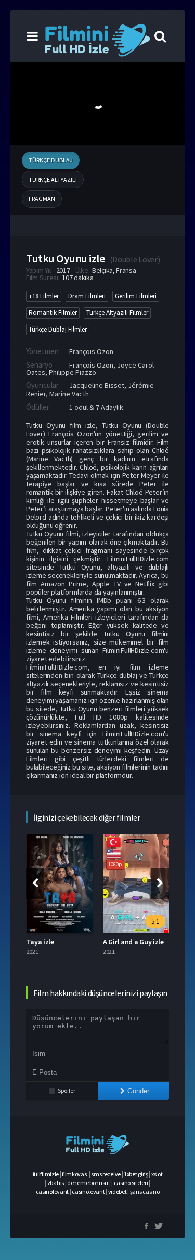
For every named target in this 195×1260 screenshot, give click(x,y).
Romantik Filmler (53, 312)
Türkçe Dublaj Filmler (58, 329)
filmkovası (75, 1174)
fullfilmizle (46, 1174)
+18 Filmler (44, 296)
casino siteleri (131, 1183)
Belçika (102, 270)
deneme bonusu (87, 1183)
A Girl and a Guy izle (133, 942)
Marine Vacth (69, 393)
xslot (157, 1174)
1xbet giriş (136, 1174)
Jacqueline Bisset (96, 385)
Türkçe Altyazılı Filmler (117, 312)
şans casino (145, 1191)
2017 (63, 270)
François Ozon (91, 351)
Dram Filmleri (87, 296)
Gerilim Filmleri (136, 296)
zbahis (55, 1183)
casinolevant (52, 1191)
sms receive (106, 1174)
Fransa (126, 270)
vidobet (117, 1191)
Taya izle (40, 942)
